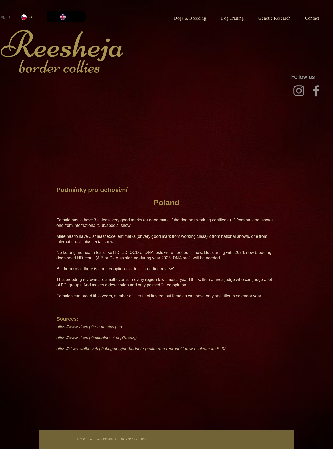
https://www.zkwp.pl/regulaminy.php (89, 327)
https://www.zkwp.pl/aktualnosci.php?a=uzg (96, 338)
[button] (190, 17)
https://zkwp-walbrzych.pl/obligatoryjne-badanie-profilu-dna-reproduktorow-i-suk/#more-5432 (141, 349)
